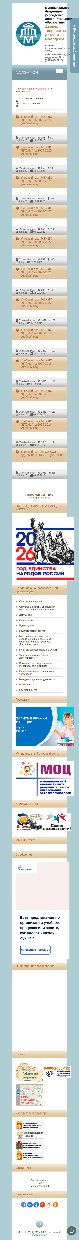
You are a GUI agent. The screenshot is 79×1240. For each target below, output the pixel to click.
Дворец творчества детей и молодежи (55, 32)
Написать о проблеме (35, 949)
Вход (47, 497)
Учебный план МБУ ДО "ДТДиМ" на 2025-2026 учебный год (36, 120)
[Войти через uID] (23, 1205)
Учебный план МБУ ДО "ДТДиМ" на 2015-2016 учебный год (36, 424)
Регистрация (36, 497)
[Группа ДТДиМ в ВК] (39, 1224)
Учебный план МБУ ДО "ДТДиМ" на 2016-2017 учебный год (36, 394)
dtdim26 (23, 140)
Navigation (27, 72)
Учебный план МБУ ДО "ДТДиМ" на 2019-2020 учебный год (36, 303)
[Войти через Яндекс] (42, 1205)
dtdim (21, 262)
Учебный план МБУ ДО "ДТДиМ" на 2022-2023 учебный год (36, 211)
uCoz (44, 1235)
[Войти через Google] (49, 1205)
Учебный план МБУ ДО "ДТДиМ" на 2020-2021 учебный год (36, 272)
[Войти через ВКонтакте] (30, 1205)
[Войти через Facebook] (36, 1205)
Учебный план (27, 137)
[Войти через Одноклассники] (55, 1205)
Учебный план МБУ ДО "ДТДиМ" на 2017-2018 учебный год (36, 364)
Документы (44, 88)
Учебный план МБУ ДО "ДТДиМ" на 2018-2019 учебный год (36, 333)
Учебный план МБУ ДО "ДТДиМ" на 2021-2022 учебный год (36, 242)
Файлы (31, 88)
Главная (20, 88)
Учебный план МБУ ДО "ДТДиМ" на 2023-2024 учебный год (36, 181)
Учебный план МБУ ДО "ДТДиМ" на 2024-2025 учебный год (36, 150)
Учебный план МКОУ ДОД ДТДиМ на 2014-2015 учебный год (41, 455)
